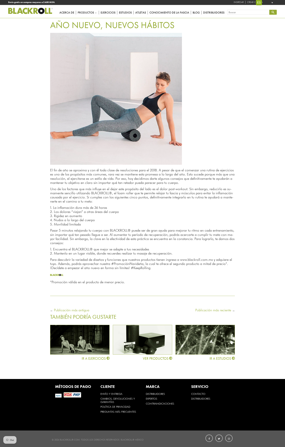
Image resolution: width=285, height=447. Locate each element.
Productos (86, 12)
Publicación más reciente (213, 310)
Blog (196, 12)
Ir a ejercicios (94, 358)
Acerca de (66, 12)
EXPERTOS (152, 398)
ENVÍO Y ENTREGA (111, 393)
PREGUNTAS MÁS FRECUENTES (118, 411)
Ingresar (239, 2)
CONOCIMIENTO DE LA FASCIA (169, 12)
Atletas (140, 12)
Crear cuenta (255, 2)
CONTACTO (198, 393)
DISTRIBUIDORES (155, 393)
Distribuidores (213, 12)
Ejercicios (108, 12)
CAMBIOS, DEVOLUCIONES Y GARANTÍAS (117, 400)
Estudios (125, 12)
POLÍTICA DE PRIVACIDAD (115, 406)
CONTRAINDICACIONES (160, 403)
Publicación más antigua (71, 310)
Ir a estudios (220, 358)
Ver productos (156, 358)
